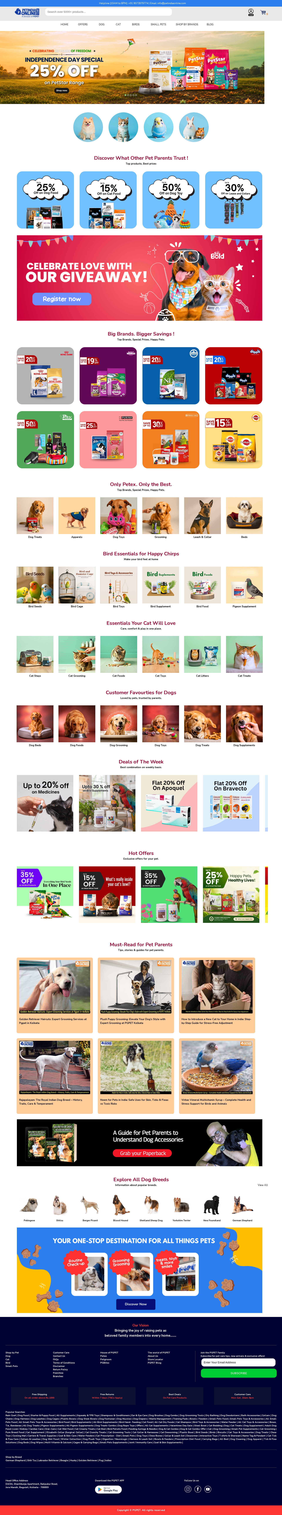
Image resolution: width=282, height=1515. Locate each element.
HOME (64, 24)
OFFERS (83, 24)
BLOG (210, 24)
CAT (118, 24)
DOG (102, 24)
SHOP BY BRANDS (187, 24)
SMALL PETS (158, 24)
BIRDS (136, 24)
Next (2, 67)
